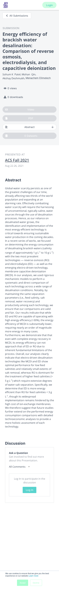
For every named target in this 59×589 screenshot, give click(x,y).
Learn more (33, 575)
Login (49, 5)
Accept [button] (22, 582)
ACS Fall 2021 (17, 160)
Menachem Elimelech (38, 78)
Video (30, 109)
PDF (30, 118)
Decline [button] (36, 582)
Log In (29, 490)
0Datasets (30, 135)
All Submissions (18, 15)
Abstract (29, 127)
